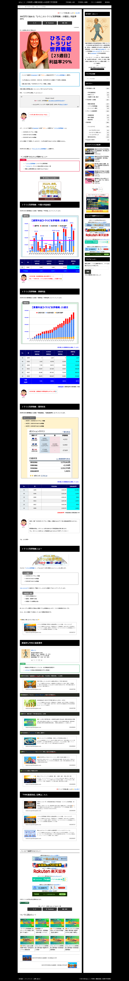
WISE (50, 891)
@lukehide (35, 128)
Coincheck (93, 53)
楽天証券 (54, 868)
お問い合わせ (37, 978)
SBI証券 (53, 862)
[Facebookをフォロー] (37, 660)
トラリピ (28, 166)
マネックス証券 (54, 855)
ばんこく (33, 650)
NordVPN (56, 884)
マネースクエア (24, 588)
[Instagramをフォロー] (39, 660)
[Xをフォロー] (34, 660)
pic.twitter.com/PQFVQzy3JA (56, 100)
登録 (88, 271)
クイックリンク (28, 978)
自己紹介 (21, 978)
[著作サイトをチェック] (32, 660)
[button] (107, 78)
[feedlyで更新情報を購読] (41, 660)
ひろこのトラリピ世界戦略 (39, 148)
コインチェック (30, 751)
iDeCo (37, 694)
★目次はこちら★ (49, 178)
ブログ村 (77, 13)
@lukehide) (34, 75)
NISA (42, 694)
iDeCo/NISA (101, 49)
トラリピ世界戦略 (60, 75)
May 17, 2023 (63, 104)
